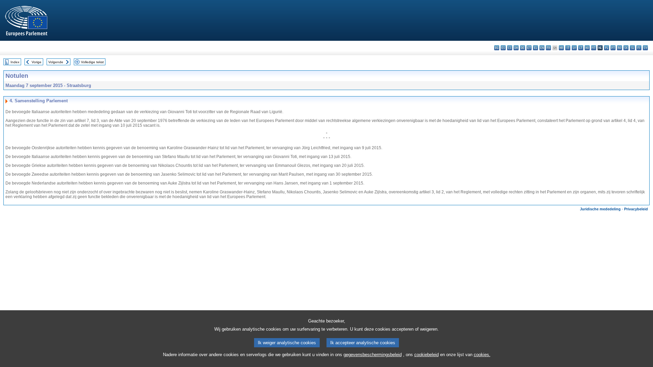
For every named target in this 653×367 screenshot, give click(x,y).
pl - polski (606, 47)
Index (15, 62)
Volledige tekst (92, 62)
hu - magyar (587, 47)
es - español (503, 47)
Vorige (36, 62)
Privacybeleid (636, 209)
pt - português (613, 47)
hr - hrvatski (561, 47)
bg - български (496, 47)
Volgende (55, 62)
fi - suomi (638, 47)
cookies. (482, 354)
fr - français (548, 47)
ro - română (619, 47)
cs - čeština (509, 47)
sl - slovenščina (632, 47)
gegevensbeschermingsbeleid (373, 354)
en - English (542, 47)
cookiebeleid (426, 354)
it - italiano (567, 47)
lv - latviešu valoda (574, 47)
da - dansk (516, 47)
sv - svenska (645, 47)
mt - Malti (593, 47)
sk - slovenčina (626, 47)
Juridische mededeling (600, 209)
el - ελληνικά (535, 47)
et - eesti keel (529, 47)
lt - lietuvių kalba (580, 47)
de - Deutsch (522, 47)
